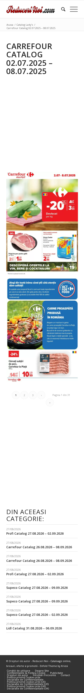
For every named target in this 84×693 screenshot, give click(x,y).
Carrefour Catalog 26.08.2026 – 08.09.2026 (39, 547)
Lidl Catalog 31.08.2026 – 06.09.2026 (34, 628)
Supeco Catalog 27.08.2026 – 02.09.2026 (37, 614)
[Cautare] (61, 9)
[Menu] (71, 9)
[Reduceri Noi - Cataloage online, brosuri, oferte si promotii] (34, 9)
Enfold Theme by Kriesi (54, 666)
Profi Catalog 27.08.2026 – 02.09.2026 (35, 533)
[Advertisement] (42, 120)
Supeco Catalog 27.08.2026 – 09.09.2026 (37, 587)
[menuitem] (61, 9)
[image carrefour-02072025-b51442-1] (43, 332)
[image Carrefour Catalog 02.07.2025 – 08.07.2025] (43, 225)
